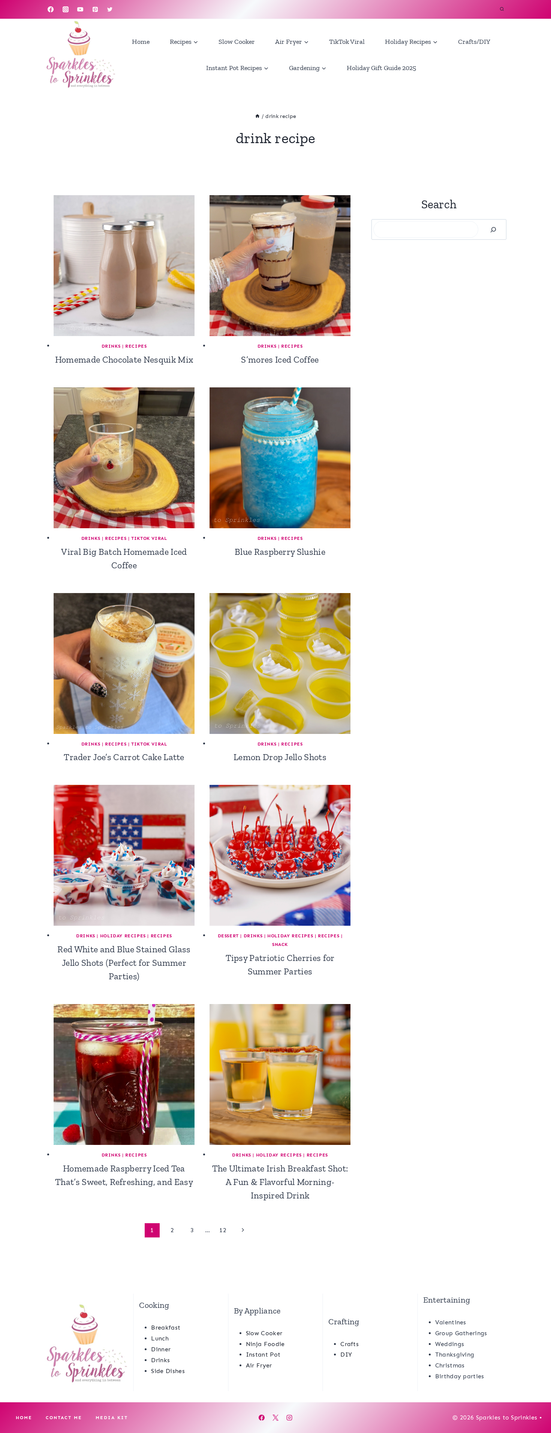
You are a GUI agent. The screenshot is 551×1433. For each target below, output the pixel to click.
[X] (275, 1418)
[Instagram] (66, 9)
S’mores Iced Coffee (280, 359)
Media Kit (112, 1417)
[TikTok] (125, 9)
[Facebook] (51, 9)
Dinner (161, 1349)
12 (222, 1230)
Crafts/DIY (474, 41)
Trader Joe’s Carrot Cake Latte (124, 757)
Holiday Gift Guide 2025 (381, 68)
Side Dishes (168, 1371)
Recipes (136, 346)
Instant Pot (263, 1354)
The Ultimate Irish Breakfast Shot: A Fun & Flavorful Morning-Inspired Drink (280, 1182)
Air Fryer (259, 1365)
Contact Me (64, 1417)
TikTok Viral (347, 41)
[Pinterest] (95, 9)
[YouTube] (80, 9)
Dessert (228, 935)
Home (141, 41)
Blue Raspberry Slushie (280, 551)
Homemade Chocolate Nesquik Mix (124, 359)
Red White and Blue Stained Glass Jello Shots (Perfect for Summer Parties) (123, 963)
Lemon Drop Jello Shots (280, 757)
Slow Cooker (237, 41)
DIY (346, 1354)
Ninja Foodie (265, 1344)
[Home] (257, 116)
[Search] (493, 229)
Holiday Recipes (123, 935)
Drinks (111, 346)
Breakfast (165, 1327)
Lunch (160, 1338)
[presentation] (124, 265)
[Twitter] (110, 9)
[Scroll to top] (533, 1404)
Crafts (349, 1344)
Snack (280, 944)
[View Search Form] (501, 9)
